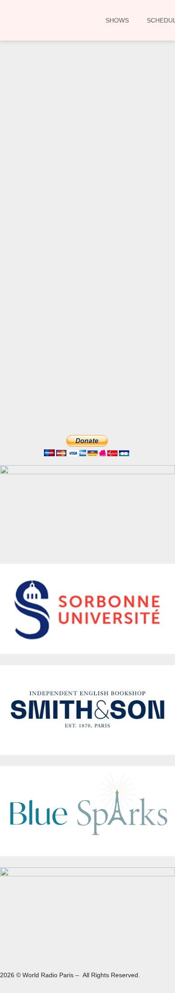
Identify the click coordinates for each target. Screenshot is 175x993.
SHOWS (117, 20)
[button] (19, 115)
